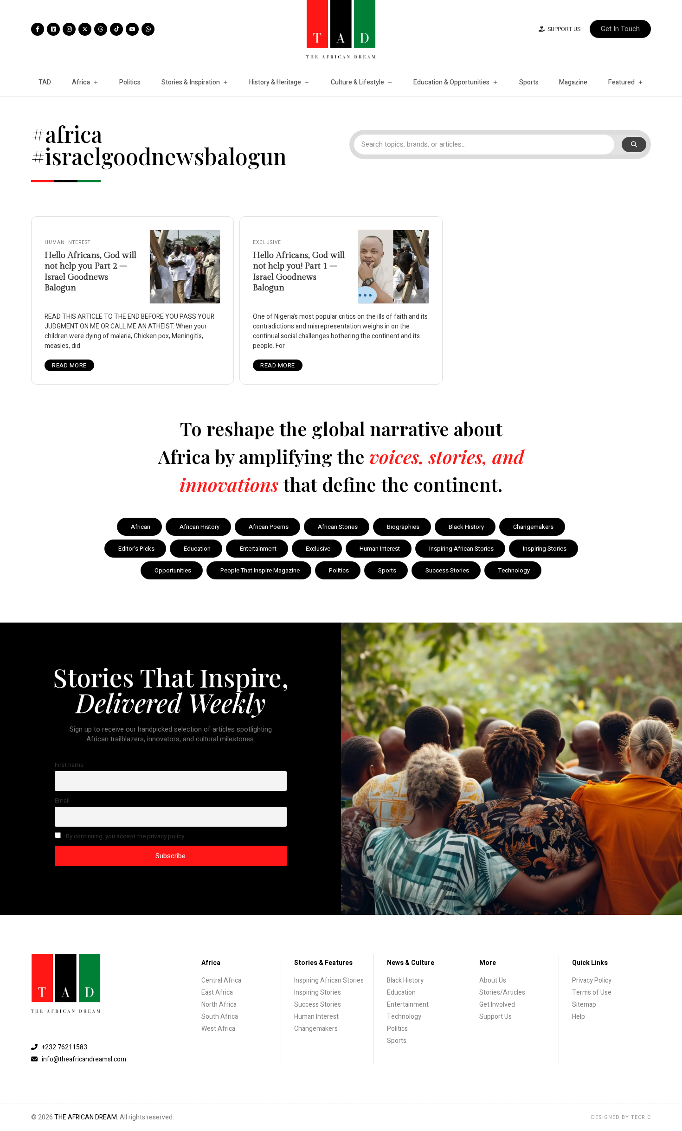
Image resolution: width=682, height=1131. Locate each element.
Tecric (641, 1117)
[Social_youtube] (132, 29)
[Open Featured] (640, 82)
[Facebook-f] (37, 29)
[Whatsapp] (148, 29)
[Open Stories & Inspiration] (225, 82)
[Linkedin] (53, 29)
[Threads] (100, 29)
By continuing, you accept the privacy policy (124, 836)
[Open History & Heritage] (306, 82)
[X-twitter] (84, 29)
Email (62, 800)
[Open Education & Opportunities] (495, 82)
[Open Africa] (95, 82)
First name (69, 765)
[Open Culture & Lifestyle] (389, 82)
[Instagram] (69, 29)
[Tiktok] (116, 29)
